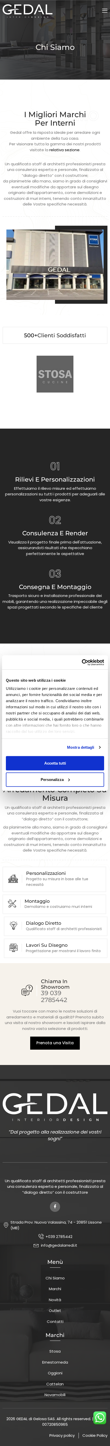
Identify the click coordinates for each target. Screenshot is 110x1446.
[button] (104, 11)
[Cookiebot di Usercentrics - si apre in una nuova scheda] (81, 662)
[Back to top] (101, 1434)
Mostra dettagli (80, 747)
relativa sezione (64, 150)
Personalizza (52, 779)
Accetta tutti (55, 763)
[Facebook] (55, 1207)
